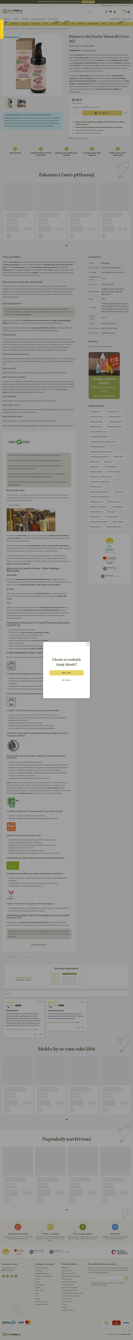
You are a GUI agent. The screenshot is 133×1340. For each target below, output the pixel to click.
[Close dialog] (87, 644)
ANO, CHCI (66, 673)
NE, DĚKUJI (66, 680)
